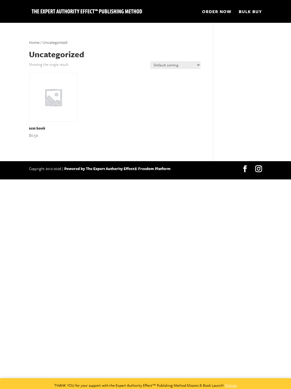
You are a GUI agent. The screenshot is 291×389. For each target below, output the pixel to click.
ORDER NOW (216, 12)
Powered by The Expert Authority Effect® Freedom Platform (117, 168)
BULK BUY (250, 12)
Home (34, 42)
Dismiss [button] (231, 385)
